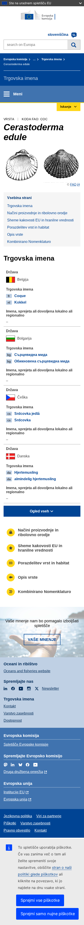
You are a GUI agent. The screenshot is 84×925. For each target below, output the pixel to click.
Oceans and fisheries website (27, 671)
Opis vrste (15, 234)
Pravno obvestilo (17, 830)
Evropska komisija (15, 59)
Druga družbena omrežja (23, 772)
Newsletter (50, 688)
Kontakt (10, 706)
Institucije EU (14, 792)
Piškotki (10, 823)
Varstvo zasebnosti (19, 713)
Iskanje (73, 44)
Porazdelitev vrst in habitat (28, 227)
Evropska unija (15, 799)
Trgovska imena (51, 59)
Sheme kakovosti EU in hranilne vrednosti (40, 220)
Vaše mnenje (42, 639)
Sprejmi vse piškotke (40, 900)
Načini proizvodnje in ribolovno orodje (37, 213)
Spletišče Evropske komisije (26, 744)
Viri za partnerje (48, 816)
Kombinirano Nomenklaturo (29, 242)
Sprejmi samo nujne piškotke (48, 913)
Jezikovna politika (18, 816)
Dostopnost (13, 720)
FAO (73, 184)
